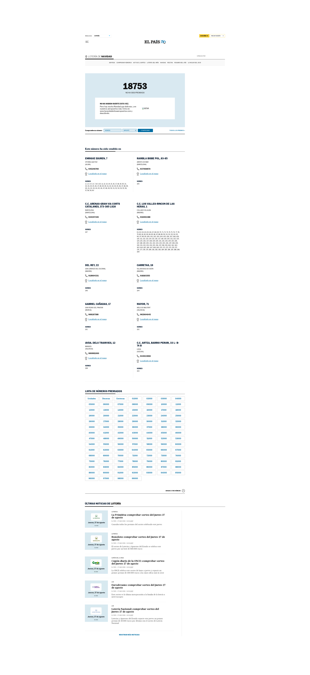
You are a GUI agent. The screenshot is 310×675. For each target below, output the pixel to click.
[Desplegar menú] (87, 42)
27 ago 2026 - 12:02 (125, 615)
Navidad (163, 62)
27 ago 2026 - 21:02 (125, 521)
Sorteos (112, 62)
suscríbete (204, 36)
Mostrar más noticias (129, 635)
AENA (215, 55)
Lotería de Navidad (99, 56)
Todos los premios (176, 130)
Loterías (115, 512)
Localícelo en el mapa (97, 174)
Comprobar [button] (145, 130)
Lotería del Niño (153, 62)
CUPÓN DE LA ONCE (118, 558)
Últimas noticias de (103, 503)
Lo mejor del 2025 (194, 62)
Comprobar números (124, 62)
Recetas (170, 62)
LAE (113, 582)
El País (114, 521)
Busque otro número (173, 491)
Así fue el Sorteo (139, 62)
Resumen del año (180, 62)
